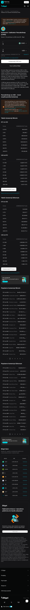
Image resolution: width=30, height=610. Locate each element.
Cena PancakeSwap (14, 11)
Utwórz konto (15, 531)
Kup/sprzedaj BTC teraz (9, 189)
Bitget (2, 11)
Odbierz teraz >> (12, 23)
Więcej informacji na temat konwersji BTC (10, 193)
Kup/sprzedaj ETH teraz (9, 269)
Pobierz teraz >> (9, 21)
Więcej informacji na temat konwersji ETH (10, 272)
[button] (15, 570)
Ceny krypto (7, 11)
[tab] (15, 570)
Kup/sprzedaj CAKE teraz (15, 61)
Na (3, 49)
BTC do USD (21, 111)
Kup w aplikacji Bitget (15, 65)
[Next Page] (23, 359)
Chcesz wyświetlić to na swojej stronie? (9, 57)
